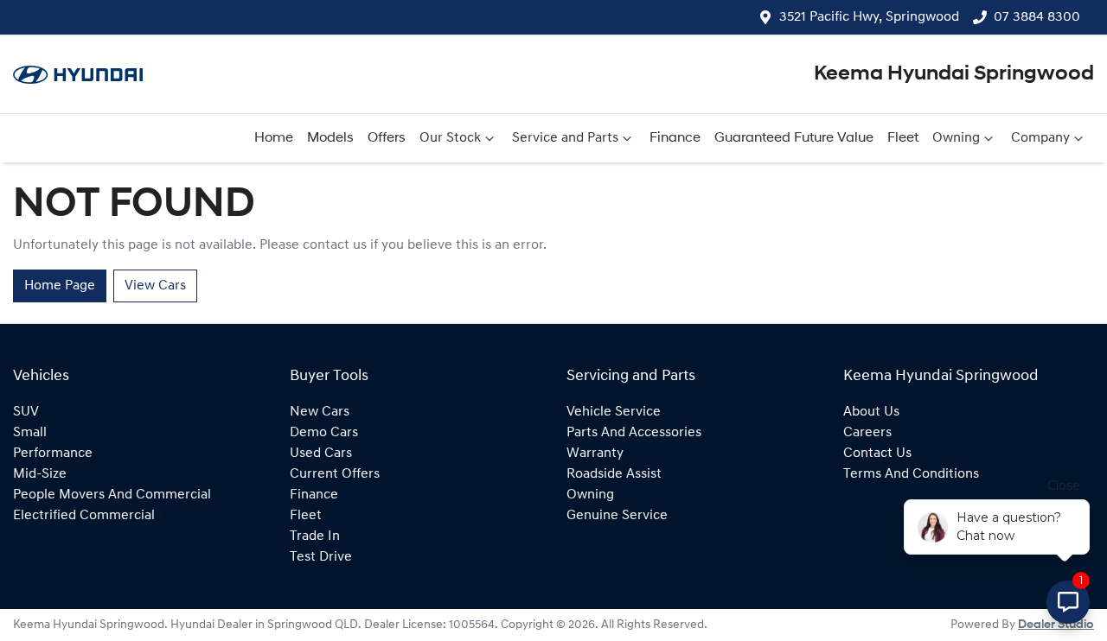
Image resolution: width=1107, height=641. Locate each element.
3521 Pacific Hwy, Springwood (869, 17)
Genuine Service (617, 516)
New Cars (319, 412)
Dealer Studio (1056, 625)
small (30, 433)
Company (1040, 138)
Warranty (595, 453)
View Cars (155, 286)
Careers (867, 433)
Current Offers (335, 474)
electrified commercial (84, 516)
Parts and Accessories (633, 433)
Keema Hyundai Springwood (954, 74)
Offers (387, 138)
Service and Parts (565, 138)
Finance (675, 138)
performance (53, 453)
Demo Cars (324, 433)
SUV (26, 412)
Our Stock (450, 138)
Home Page (59, 286)
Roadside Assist (614, 474)
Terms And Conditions (911, 474)
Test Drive (321, 557)
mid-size (40, 474)
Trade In (315, 536)
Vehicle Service (613, 412)
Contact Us (877, 453)
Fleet (902, 138)
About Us (871, 412)
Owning (956, 138)
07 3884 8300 (1037, 17)
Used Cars (321, 453)
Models (330, 138)
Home (273, 138)
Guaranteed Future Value (793, 138)
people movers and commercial (112, 495)
